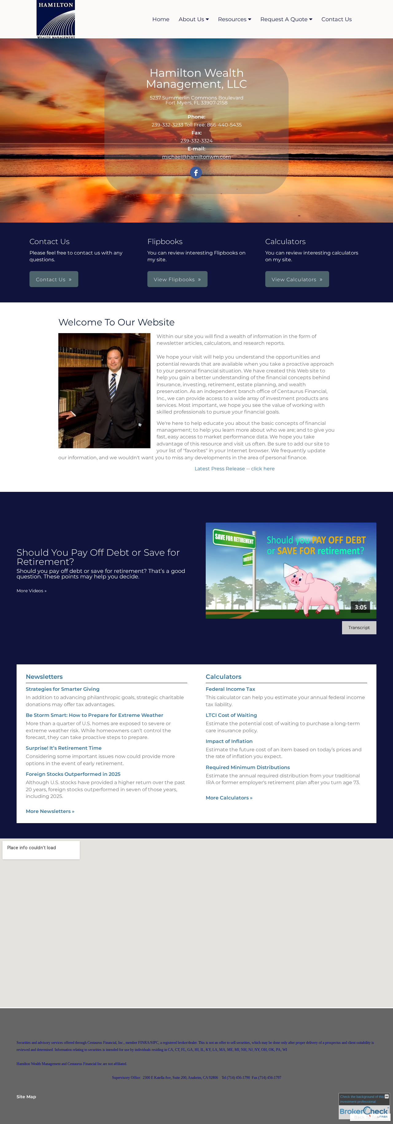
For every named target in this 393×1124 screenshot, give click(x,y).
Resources (232, 19)
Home (160, 19)
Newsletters (44, 676)
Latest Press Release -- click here (235, 469)
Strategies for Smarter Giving (62, 689)
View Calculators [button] (294, 279)
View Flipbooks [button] (174, 279)
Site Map (26, 1096)
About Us (191, 19)
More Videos (32, 591)
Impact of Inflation (229, 741)
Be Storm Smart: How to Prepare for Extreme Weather (94, 715)
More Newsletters (50, 811)
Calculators (223, 676)
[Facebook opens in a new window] (196, 173)
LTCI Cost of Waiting (231, 715)
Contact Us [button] (51, 279)
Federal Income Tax (230, 689)
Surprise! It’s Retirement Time (64, 748)
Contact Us (336, 19)
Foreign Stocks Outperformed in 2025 (73, 774)
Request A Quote (284, 19)
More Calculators (229, 798)
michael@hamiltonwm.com (196, 157)
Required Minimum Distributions (248, 767)
